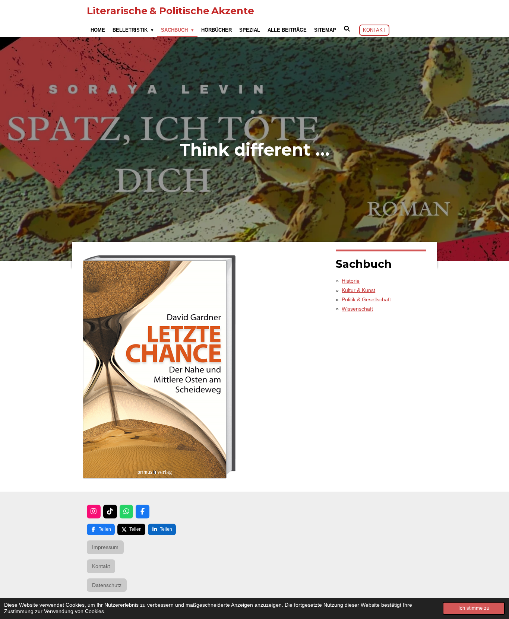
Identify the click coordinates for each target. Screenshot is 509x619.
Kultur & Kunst (358, 290)
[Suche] (347, 29)
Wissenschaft (357, 309)
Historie (351, 281)
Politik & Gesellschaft (366, 299)
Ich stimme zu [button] (473, 608)
